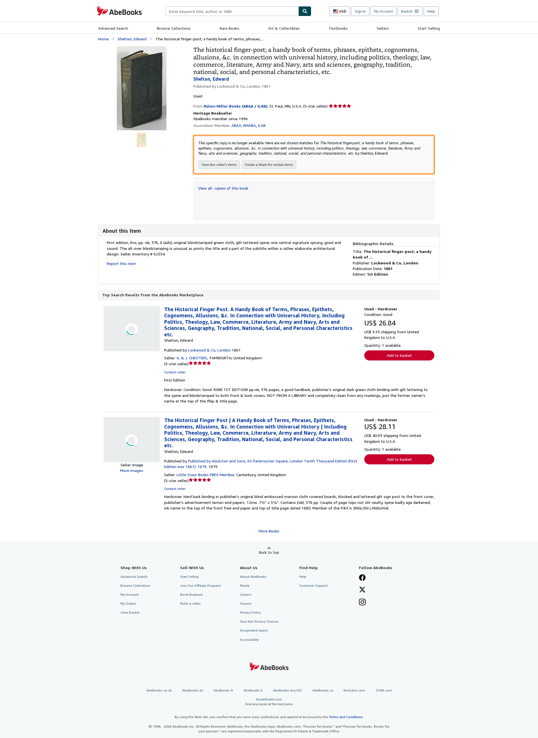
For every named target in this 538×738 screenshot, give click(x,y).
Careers (246, 594)
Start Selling (429, 28)
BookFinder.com (269, 701)
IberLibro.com (354, 690)
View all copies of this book (223, 188)
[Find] (305, 11)
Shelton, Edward (132, 38)
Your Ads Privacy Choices (259, 621)
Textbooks (338, 28)
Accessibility (249, 639)
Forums (246, 603)
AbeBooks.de (192, 690)
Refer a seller (190, 603)
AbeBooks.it (253, 690)
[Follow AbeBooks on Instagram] (362, 603)
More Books (269, 531)
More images (131, 470)
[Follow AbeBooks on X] (362, 590)
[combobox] (231, 11)
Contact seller (174, 372)
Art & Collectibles (284, 28)
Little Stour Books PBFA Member (205, 474)
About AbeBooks (253, 576)
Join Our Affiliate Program (200, 585)
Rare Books (229, 28)
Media (244, 585)
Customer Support (313, 585)
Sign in (360, 11)
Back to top (269, 552)
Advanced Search (113, 28)
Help (431, 11)
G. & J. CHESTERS (192, 357)
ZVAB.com (383, 690)
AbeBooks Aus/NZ (287, 690)
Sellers (383, 28)
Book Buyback (191, 594)
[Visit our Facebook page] (362, 578)
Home (103, 38)
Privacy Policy (250, 612)
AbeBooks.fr (223, 690)
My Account (383, 11)
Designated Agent (254, 630)
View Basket (130, 612)
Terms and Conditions (346, 717)
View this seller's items (219, 164)
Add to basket (399, 355)
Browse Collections (174, 28)
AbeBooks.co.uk (159, 690)
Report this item (121, 263)
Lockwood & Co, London (209, 350)
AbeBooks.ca (322, 690)
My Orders (128, 603)
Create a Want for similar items (269, 164)
